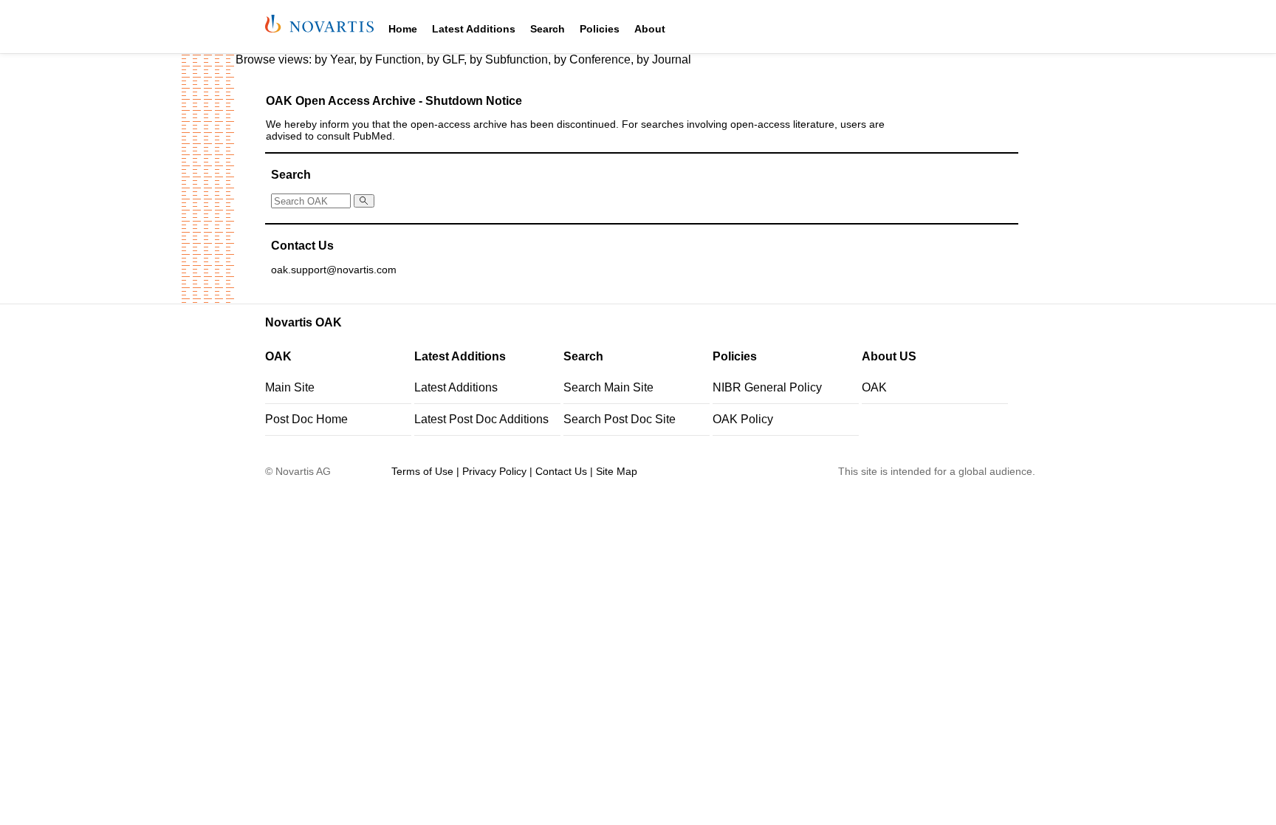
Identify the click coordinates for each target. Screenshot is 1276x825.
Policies (600, 29)
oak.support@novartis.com (334, 269)
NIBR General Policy (767, 387)
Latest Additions (473, 29)
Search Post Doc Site (619, 419)
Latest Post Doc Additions (481, 419)
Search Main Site (608, 387)
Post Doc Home (306, 419)
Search (547, 29)
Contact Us (561, 471)
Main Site (290, 387)
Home (402, 29)
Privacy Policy (494, 471)
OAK (874, 387)
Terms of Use (422, 471)
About (649, 29)
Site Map (616, 471)
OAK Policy (743, 419)
